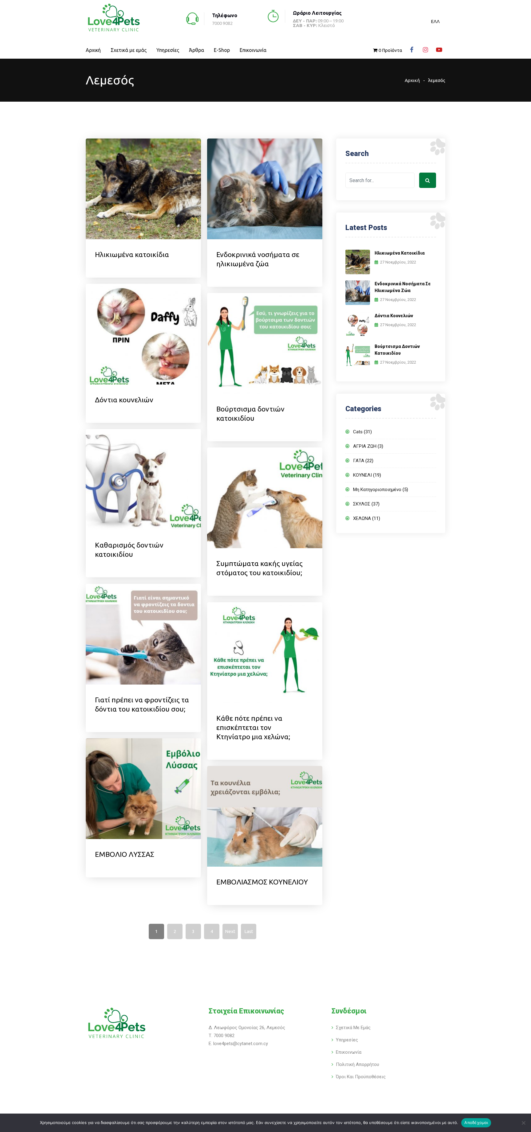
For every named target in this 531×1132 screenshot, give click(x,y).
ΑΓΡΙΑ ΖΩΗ (364, 446)
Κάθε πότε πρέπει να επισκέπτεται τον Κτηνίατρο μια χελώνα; (254, 727)
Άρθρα (196, 50)
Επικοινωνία (253, 50)
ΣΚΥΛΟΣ (361, 504)
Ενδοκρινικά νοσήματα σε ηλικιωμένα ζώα (403, 287)
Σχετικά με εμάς (129, 50)
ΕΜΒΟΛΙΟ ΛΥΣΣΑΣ (124, 854)
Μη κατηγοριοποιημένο (377, 489)
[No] (523, 1123)
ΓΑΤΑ (358, 460)
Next (230, 931)
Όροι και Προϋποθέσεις (361, 1076)
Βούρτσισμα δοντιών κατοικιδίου (397, 350)
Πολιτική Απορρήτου (357, 1064)
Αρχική (93, 50)
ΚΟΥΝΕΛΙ (362, 475)
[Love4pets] (113, 18)
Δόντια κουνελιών (124, 400)
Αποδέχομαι (476, 1122)
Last (248, 931)
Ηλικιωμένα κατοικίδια (132, 254)
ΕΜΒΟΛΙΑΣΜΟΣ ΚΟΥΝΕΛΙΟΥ (262, 882)
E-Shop (222, 50)
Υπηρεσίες (167, 50)
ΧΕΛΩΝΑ (362, 518)
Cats (358, 432)
